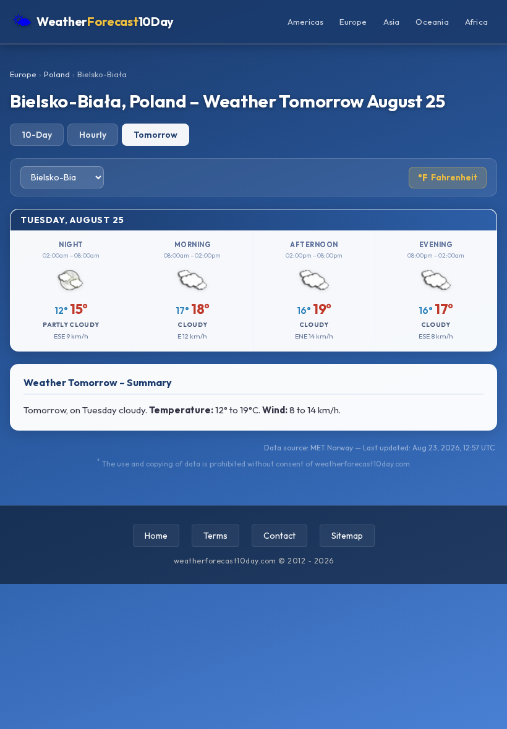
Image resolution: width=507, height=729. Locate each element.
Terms (215, 535)
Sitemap (347, 535)
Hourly (92, 134)
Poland (57, 74)
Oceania (431, 22)
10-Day (37, 134)
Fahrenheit (447, 177)
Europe (353, 22)
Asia (391, 22)
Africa (476, 22)
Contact (279, 535)
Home (156, 535)
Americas (306, 22)
